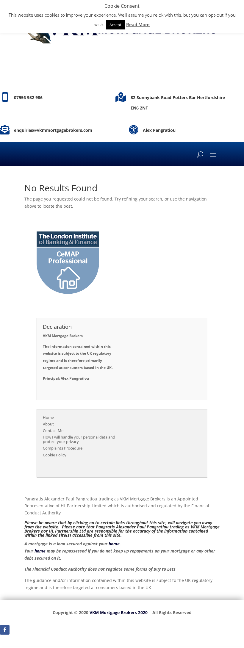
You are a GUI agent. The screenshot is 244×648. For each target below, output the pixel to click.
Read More (138, 24)
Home (48, 417)
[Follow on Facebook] (5, 630)
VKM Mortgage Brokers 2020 (119, 612)
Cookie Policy (54, 455)
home (114, 544)
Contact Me (53, 430)
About (48, 424)
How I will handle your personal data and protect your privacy (79, 439)
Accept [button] (115, 24)
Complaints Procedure (62, 448)
